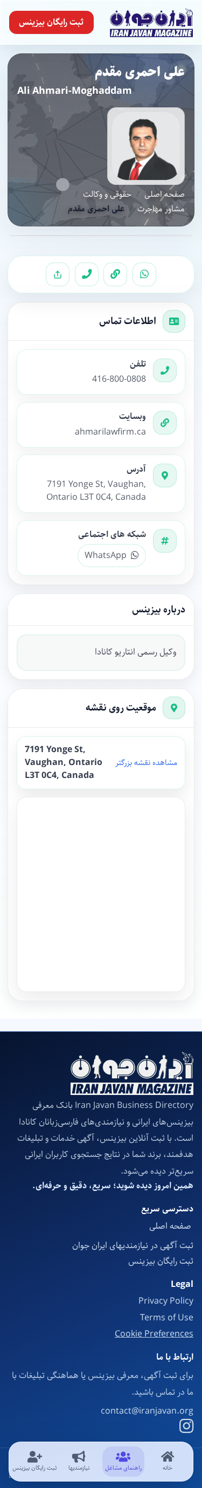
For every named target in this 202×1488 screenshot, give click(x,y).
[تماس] (87, 274)
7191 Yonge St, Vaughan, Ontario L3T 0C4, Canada (96, 491)
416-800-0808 (119, 379)
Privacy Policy (165, 1301)
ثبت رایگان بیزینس (51, 22)
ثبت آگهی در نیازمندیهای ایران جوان (132, 1245)
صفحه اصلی (164, 195)
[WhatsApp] (144, 274)
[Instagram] (186, 1428)
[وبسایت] (115, 274)
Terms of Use (166, 1318)
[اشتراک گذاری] (57, 274)
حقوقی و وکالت (107, 195)
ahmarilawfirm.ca (110, 432)
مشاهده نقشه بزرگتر (146, 763)
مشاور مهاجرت (161, 209)
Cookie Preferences (154, 1334)
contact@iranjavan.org (147, 1411)
